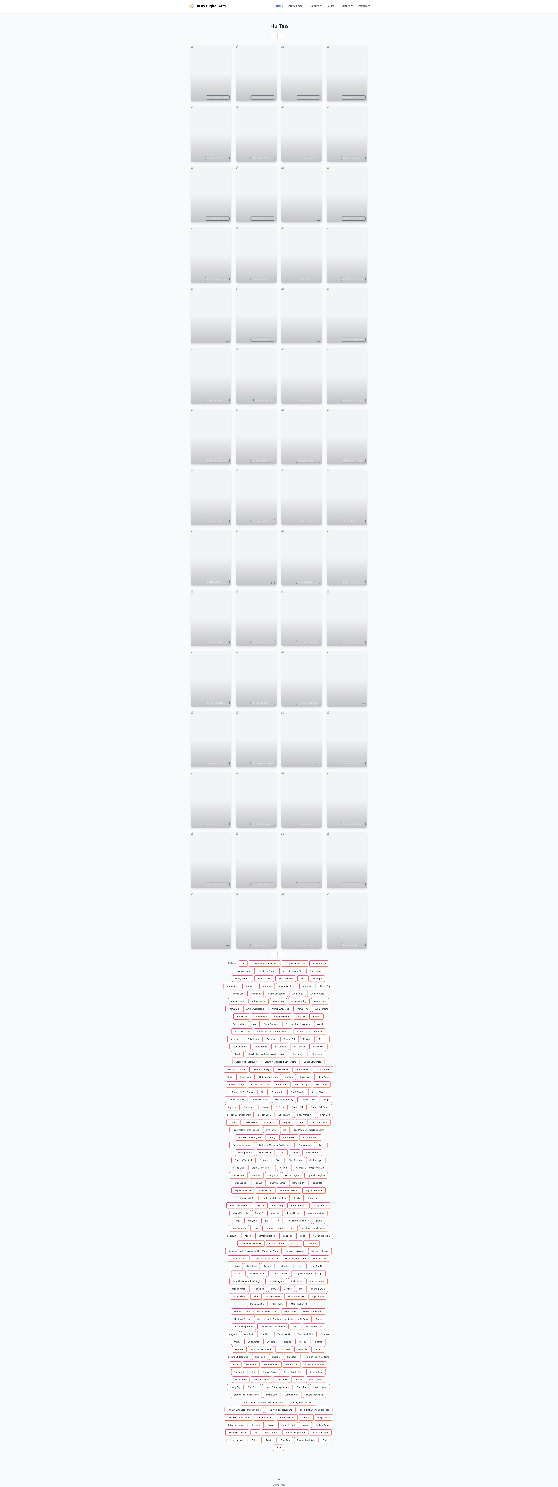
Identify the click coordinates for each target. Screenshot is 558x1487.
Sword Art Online (314, 1394)
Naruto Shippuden (244, 1326)
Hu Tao (261, 1205)
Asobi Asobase (271, 1024)
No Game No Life (314, 1326)
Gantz (282, 1152)
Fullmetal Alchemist (242, 1145)
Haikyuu (259, 1182)
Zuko (278, 1447)
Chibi (229, 1077)
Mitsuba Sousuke (295, 1296)
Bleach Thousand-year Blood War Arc (266, 1054)
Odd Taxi (248, 1334)
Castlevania (282, 1069)
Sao (253, 1372)
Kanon (248, 1235)
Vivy (255, 1432)
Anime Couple (317, 993)
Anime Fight (320, 1001)
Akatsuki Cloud (286, 978)
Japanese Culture (316, 1213)
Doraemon (249, 1107)
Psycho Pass (284, 1349)
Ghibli (295, 1152)
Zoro (325, 1440)
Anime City (297, 993)
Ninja (295, 1326)
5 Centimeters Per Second (264, 963)
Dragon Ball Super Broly (239, 1114)
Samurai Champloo (314, 1364)
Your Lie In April (320, 1432)
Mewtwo (288, 1288)
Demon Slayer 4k (236, 1099)
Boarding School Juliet (246, 1061)
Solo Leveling (315, 1379)
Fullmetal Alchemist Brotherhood (275, 1145)
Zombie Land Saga (306, 1440)
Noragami (232, 1334)
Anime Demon (258, 1001)
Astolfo (320, 1024)
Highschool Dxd (247, 1198)
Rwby (235, 1364)
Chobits (289, 1077)
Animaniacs (232, 986)
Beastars (307, 1039)
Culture (346, 5)
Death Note (277, 1092)
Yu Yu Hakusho (237, 1440)
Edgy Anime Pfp (305, 1114)
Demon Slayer (318, 1092)
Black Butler (299, 1046)
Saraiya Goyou (270, 1372)
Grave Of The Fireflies (262, 1167)
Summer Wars (292, 1394)
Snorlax (298, 1379)
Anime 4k (267, 986)
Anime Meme (321, 1008)
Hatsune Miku (265, 1190)
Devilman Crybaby (284, 1099)
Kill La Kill (287, 1235)
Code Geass (306, 1077)
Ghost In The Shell (243, 1160)
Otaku (237, 1341)
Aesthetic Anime (267, 971)
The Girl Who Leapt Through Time (244, 1409)
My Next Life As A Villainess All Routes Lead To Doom (282, 1319)
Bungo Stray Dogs (312, 1061)
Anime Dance (237, 1001)
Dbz (262, 1092)
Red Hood (260, 1356)
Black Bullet (280, 1046)
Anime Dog (278, 1001)
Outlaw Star (253, 1341)
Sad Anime (251, 1364)
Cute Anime (282, 1084)
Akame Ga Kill (264, 978)
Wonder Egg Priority (295, 1432)
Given (278, 1160)
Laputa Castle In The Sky (266, 1258)
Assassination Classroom (298, 1024)
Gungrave (273, 1175)
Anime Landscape (280, 1008)
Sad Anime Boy (271, 1364)
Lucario (267, 1266)
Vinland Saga (322, 1425)
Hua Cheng (277, 1205)
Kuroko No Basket (320, 1251)
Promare (239, 1349)
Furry (321, 1145)
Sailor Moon (292, 1364)
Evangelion (269, 1122)
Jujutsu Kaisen (239, 1228)
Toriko (271, 1425)
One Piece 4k (284, 1334)
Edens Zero (284, 1114)
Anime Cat (256, 993)
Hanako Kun (298, 1182)
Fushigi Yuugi (245, 1152)
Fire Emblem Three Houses (246, 1129)
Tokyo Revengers (236, 1425)
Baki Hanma (253, 1039)
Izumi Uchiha (293, 1213)
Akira (303, 978)
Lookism (236, 1266)
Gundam (256, 1175)
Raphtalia (302, 1349)
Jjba (266, 1220)
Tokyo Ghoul (324, 1417)
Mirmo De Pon (273, 1296)
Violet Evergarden (237, 1432)
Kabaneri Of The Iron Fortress (280, 1228)
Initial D (259, 1213)
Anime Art (307, 986)
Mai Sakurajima (276, 1281)
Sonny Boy (235, 1387)
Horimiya (312, 1198)
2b (243, 963)
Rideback (291, 1356)
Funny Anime (305, 1145)
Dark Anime (322, 1084)
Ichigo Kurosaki (240, 1213)
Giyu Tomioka (295, 1160)
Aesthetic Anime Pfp (292, 971)
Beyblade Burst (240, 1046)
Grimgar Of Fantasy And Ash (310, 1167)
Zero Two (285, 1440)
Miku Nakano (239, 1296)
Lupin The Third (317, 1266)
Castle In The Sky (261, 1069)
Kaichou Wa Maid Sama (313, 1228)
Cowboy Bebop (236, 1084)
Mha (301, 1288)
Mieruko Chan (318, 1288)
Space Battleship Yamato (277, 1387)
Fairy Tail (287, 1122)
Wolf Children (271, 1432)
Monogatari (290, 1311)
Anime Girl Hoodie (255, 1008)
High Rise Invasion (289, 1190)
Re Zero (318, 1349)
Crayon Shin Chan (260, 1084)
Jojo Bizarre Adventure (298, 1220)
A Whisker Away (244, 971)
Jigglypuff (252, 1220)
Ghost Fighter (312, 1152)
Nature (330, 5)
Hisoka (297, 1198)
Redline (276, 1356)
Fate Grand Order (319, 1122)
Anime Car (238, 993)
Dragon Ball (297, 1107)
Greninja (284, 1167)
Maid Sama (296, 1281)
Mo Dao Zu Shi (257, 1304)
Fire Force (271, 1129)
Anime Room (260, 1016)
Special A (301, 1387)
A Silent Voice (319, 963)
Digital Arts (279, 1484)
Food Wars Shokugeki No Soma (309, 1129)
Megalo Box (258, 1288)
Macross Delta (257, 1273)
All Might (317, 978)
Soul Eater (253, 1387)
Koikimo (295, 1243)
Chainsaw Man (323, 1069)
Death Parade (297, 1092)
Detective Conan (260, 1099)
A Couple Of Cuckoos (295, 963)
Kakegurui (232, 1235)
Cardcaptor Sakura (236, 1069)
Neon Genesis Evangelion (273, 1326)
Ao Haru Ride (239, 1024)
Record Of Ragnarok (238, 1356)
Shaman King (316, 1372)
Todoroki (306, 1417)
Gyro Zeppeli (241, 1182)
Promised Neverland (261, 1349)
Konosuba (311, 1243)
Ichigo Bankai (320, 1205)
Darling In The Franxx (242, 1092)
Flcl (285, 1129)
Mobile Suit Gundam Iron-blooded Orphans (255, 1311)
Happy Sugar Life (243, 1190)
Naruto (319, 1319)
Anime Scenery (281, 1016)
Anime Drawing (298, 1001)
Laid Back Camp (238, 1258)
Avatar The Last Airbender (309, 1031)
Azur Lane (235, 1039)
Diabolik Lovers (308, 1099)
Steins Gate (271, 1394)
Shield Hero (240, 1379)
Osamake (325, 1334)
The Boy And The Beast (302, 1402)
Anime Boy (325, 986)
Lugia (299, 1266)
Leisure (315, 5)
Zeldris (255, 1440)
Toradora (256, 1425)
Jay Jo (237, 1220)
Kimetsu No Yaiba (321, 1235)
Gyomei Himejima (316, 1175)
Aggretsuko (315, 971)
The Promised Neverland (280, 1409)
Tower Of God (288, 1425)
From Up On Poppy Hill (250, 1137)
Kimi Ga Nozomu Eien (251, 1243)
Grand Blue (238, 1167)
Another (316, 1016)
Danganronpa (302, 1084)
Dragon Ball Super (320, 1107)
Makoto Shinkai (317, 1281)
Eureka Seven (250, 1122)
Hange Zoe (317, 1182)
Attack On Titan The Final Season (273, 1031)
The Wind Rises (264, 1417)
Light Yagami (319, 1258)
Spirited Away (320, 1387)
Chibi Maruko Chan (268, 1077)
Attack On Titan (242, 1031)
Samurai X (239, 1372)
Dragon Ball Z (264, 1114)
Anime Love (302, 1008)
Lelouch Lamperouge (295, 1258)
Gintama (264, 1160)
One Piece (265, 1334)
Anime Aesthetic (287, 986)
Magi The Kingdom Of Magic (308, 1273)
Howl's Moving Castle (240, 1205)
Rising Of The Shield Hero (316, 1356)
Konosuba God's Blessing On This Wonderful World (253, 1251)
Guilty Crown (238, 1175)
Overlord (271, 1341)
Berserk (323, 1039)
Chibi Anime (245, 1077)
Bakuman (271, 1039)
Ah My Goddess (242, 978)
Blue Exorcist (298, 1054)
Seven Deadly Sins (293, 1372)
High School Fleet (314, 1190)
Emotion (362, 5)
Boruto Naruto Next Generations (280, 1061)
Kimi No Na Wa (276, 1243)
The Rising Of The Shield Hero (314, 1409)
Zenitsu (269, 1440)
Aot (254, 1024)
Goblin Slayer (315, 1160)
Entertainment (295, 5)
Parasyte (287, 1341)
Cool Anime (324, 1077)
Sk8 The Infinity (261, 1379)
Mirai (256, 1296)
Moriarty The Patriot (313, 1311)
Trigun (305, 1425)
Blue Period (317, 1054)
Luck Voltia (284, 1266)
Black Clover (318, 1046)
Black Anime (261, 1046)
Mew (273, 1288)
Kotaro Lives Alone (295, 1251)
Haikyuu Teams (277, 1182)
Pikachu (302, 1341)
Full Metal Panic (310, 1137)
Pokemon (318, 1341)
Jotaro (319, 1220)
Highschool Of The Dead (275, 1198)
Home (279, 5)
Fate (301, 1122)
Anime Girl (234, 1008)
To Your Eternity (287, 1417)
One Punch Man (305, 1334)
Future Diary (265, 1152)
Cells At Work (301, 1069)
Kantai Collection (267, 1235)
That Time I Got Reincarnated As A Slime (263, 1402)
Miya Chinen (318, 1296)
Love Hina (252, 1266)
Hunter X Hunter (298, 1205)
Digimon (232, 1107)
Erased (232, 1122)
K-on (255, 1228)
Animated (250, 986)
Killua (302, 1235)
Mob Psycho (278, 1304)
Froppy (271, 1137)
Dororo (265, 1107)
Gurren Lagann (292, 1175)
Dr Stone (280, 1107)
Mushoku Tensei (242, 1319)
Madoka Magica (279, 1273)
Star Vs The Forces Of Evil (246, 1394)
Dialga (326, 1099)
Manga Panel (238, 1288)
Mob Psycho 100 (299, 1304)
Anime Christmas (276, 993)
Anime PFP (242, 1016)
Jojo (277, 1220)
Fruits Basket (289, 1137)
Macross (238, 1273)
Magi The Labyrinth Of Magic (247, 1281)
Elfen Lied (325, 1114)
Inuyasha (275, 1213)
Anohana (300, 1016)
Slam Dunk (281, 1379)
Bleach (237, 1054)
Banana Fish (290, 1039)
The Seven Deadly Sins (238, 1417)
